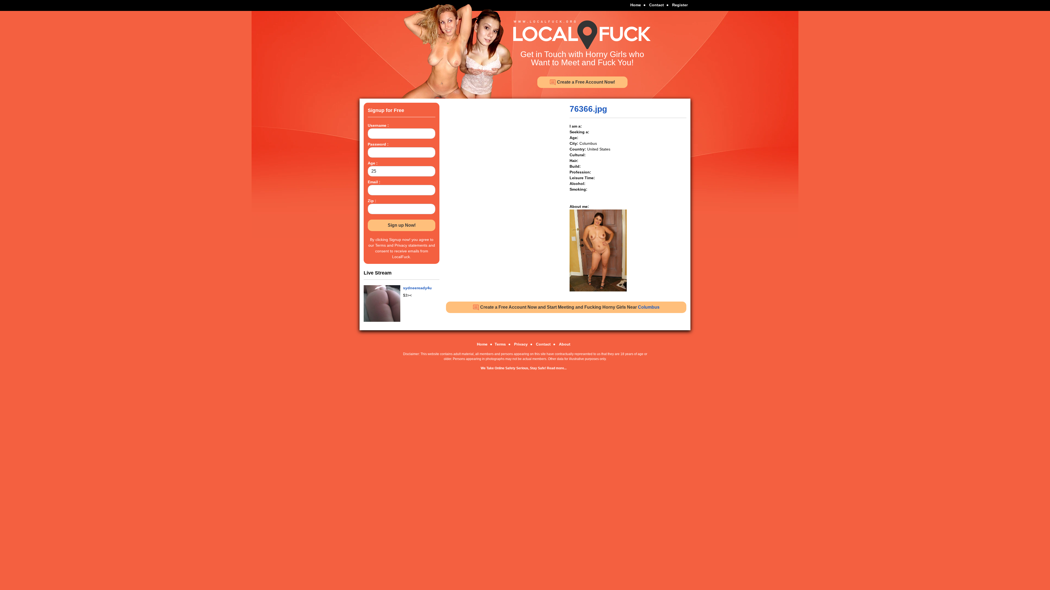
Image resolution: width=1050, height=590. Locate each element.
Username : (378, 125)
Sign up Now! (402, 225)
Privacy (521, 344)
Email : (374, 182)
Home (635, 5)
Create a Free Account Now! (585, 82)
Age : (373, 163)
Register (680, 5)
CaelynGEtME (415, 288)
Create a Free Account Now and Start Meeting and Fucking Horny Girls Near (569, 307)
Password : (378, 144)
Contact (656, 5)
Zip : (372, 201)
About (564, 344)
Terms (500, 344)
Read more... (557, 368)
